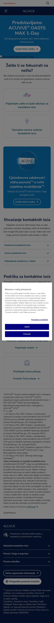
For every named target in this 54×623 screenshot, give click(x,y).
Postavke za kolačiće (39, 320)
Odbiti (27, 327)
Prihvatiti (27, 334)
